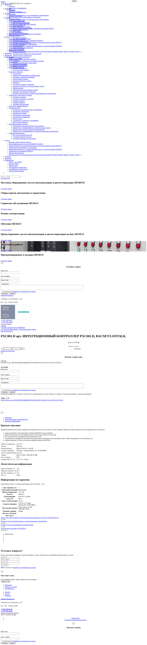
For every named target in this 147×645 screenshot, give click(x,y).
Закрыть (12, 293)
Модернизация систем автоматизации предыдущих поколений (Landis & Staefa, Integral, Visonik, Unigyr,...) (45, 51)
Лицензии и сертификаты (17, 8)
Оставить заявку (6, 189)
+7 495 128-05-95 (6, 320)
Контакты (8, 55)
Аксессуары (17, 73)
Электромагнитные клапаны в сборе (25, 90)
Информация (9, 57)
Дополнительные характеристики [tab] (16, 419)
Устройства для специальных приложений (27, 110)
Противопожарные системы (18, 33)
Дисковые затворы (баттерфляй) (24, 77)
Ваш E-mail (4, 280)
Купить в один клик (7, 351)
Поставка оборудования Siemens (20, 39)
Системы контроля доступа (22, 137)
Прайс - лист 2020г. (15, 59)
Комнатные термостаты (17, 21)
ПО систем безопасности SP (22, 135)
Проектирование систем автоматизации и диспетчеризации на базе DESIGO (35, 42)
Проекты (8, 53)
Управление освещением (21, 117)
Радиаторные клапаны (20, 79)
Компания (8, 4)
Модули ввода (17, 119)
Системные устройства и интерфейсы (26, 120)
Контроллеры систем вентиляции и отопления (25, 17)
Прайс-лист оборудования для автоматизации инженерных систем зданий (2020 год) (30, 518)
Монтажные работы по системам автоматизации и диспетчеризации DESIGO (35, 46)
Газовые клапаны (19, 101)
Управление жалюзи (20, 113)
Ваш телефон (5, 276)
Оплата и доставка (15, 12)
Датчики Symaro (14, 19)
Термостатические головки (22, 81)
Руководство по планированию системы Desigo (17, 525)
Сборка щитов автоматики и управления (23, 44)
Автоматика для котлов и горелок (20, 28)
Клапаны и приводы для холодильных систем (28, 86)
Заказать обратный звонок (10, 613)
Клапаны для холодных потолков (24, 92)
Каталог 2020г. (14, 60)
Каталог (7, 13)
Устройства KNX (14, 31)
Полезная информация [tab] (12, 421)
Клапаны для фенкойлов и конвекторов (26, 75)
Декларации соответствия (17, 64)
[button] (4, 178)
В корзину (77, 349)
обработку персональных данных (24, 291)
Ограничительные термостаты (19, 22)
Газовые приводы (19, 102)
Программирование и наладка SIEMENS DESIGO (26, 40)
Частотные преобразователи (18, 30)
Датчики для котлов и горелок (23, 99)
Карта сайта (76, 618)
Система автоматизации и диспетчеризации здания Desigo (29, 15)
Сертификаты (9, 588)
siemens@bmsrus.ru (7, 295)
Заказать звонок (6, 324)
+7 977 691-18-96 (6, 322)
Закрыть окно (6, 581)
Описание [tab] (8, 417)
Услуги (7, 37)
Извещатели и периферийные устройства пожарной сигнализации (35, 131)
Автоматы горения (19, 97)
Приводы (16, 82)
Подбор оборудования (16, 68)
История (12, 6)
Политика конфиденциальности (75, 620)
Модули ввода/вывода (20, 122)
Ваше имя (4, 271)
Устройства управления (21, 111)
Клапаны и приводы (16, 26)
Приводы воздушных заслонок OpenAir (22, 24)
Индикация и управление (21, 115)
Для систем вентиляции (21, 70)
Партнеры (12, 10)
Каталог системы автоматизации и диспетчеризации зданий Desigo (24, 521)
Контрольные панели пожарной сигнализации (29, 129)
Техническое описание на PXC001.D (13, 528)
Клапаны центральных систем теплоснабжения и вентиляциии (34, 93)
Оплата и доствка (11, 587)
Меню (74, 1)
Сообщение (5, 284)
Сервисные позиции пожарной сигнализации (28, 126)
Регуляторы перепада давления (23, 84)
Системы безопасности (17, 35)
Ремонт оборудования (16, 50)
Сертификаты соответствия (18, 66)
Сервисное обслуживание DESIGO (21, 48)
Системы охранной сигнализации (24, 138)
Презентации (13, 62)
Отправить (5, 293)
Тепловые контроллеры (21, 104)
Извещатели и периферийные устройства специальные (31, 128)
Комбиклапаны (18, 88)
